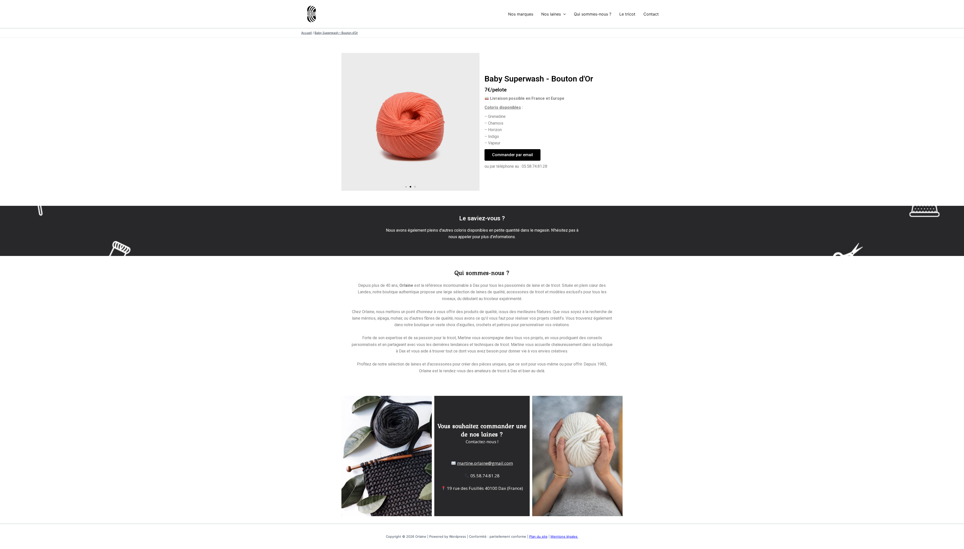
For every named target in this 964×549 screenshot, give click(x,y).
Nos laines (551, 14)
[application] (563, 14)
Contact (651, 14)
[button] (406, 187)
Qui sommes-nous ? (592, 14)
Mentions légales (564, 536)
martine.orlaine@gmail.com (485, 463)
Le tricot (627, 14)
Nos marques (520, 14)
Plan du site (538, 536)
